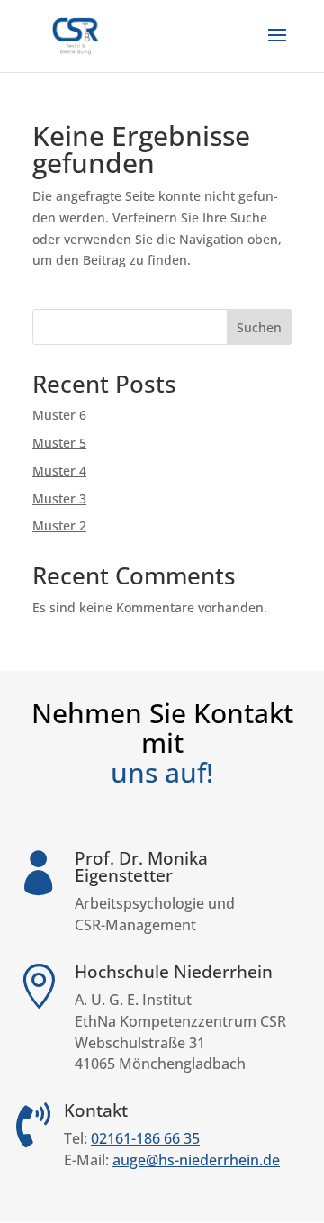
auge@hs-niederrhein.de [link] (196, 1160)
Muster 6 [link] (59, 414)
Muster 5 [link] (59, 442)
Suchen (259, 327)
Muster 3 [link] (59, 498)
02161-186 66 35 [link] (145, 1138)
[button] (277, 47)
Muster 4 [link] (59, 470)
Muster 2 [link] (59, 525)
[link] (76, 34)
